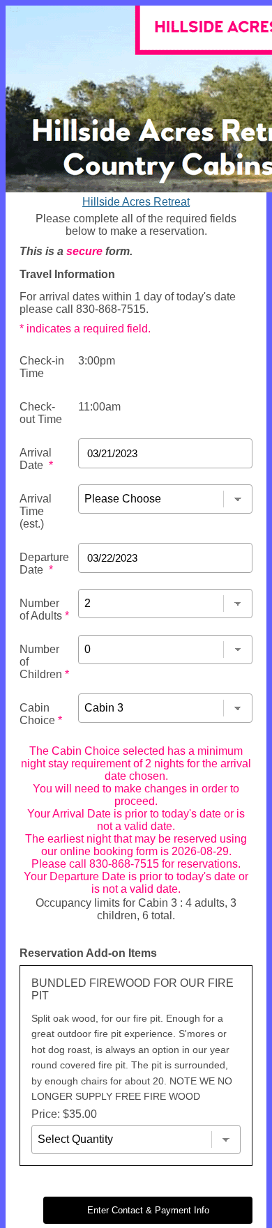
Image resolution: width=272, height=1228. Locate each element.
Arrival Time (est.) (36, 511)
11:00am (99, 407)
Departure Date (44, 563)
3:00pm (96, 361)
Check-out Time (41, 413)
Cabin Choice (41, 714)
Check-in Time (42, 367)
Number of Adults (44, 609)
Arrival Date (36, 459)
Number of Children (44, 661)
